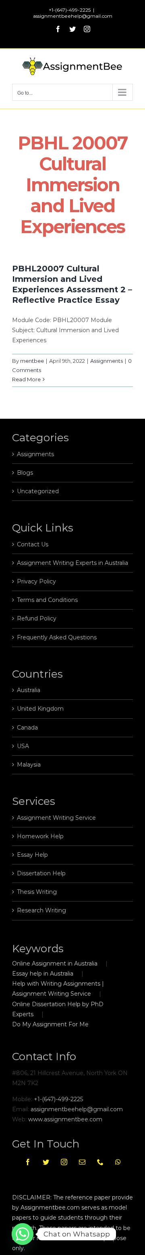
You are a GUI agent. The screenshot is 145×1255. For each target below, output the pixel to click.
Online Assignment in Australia (54, 963)
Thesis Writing (37, 891)
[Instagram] (64, 1162)
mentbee (32, 361)
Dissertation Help (41, 873)
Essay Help (32, 854)
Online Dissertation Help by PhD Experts (58, 1009)
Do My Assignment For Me (50, 1024)
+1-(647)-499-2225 (58, 1099)
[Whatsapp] (118, 1162)
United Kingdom (40, 708)
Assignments (106, 361)
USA (23, 746)
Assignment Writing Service (56, 817)
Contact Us (32, 544)
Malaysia (29, 764)
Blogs (25, 472)
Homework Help (40, 836)
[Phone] (100, 1162)
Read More (26, 379)
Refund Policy (36, 618)
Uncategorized (38, 491)
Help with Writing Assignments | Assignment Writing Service (58, 988)
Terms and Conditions (47, 600)
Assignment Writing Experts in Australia (72, 563)
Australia (28, 690)
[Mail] (82, 1162)
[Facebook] (28, 1162)
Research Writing (41, 910)
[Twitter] (46, 1162)
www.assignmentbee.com (65, 1119)
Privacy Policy (36, 581)
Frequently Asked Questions (57, 637)
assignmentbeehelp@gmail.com (72, 16)
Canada (27, 727)
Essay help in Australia (42, 973)
